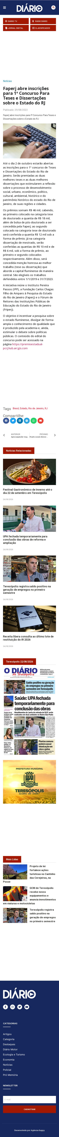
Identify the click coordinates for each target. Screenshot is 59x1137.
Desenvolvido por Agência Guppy (29, 1130)
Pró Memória (10, 1074)
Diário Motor (10, 1049)
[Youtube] (26, 1007)
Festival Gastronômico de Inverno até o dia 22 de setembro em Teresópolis (27, 491)
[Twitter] (19, 1007)
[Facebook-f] (5, 1007)
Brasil (16, 408)
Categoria (8, 1039)
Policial (7, 1069)
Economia (8, 1059)
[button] (53, 7)
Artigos (7, 1034)
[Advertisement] (31, 54)
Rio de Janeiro (36, 408)
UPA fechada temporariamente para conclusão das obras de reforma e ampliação (25, 539)
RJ (46, 408)
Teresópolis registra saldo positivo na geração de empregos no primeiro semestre (27, 589)
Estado (23, 408)
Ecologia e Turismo (14, 1054)
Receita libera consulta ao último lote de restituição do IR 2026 (28, 638)
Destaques (9, 1044)
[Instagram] (12, 1007)
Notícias (7, 81)
